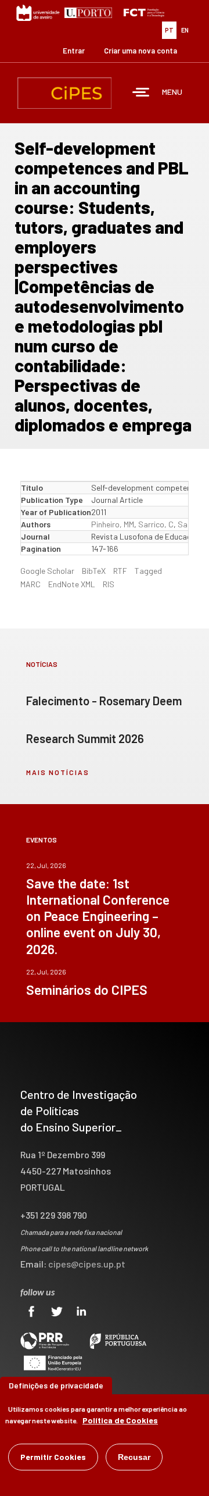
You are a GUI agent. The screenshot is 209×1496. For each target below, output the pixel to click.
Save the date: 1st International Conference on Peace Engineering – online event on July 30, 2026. (98, 915)
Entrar (74, 50)
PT (169, 30)
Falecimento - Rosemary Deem (104, 701)
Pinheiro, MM (112, 524)
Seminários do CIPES (86, 989)
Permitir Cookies (53, 1457)
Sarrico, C (156, 524)
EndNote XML (71, 584)
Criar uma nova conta (140, 50)
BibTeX (94, 571)
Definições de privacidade (56, 1385)
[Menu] (141, 93)
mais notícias (57, 772)
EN (185, 30)
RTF (120, 571)
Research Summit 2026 (85, 738)
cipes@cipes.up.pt (86, 1263)
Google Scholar (47, 571)
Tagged (148, 571)
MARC (30, 584)
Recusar (134, 1457)
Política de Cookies (120, 1420)
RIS (108, 584)
